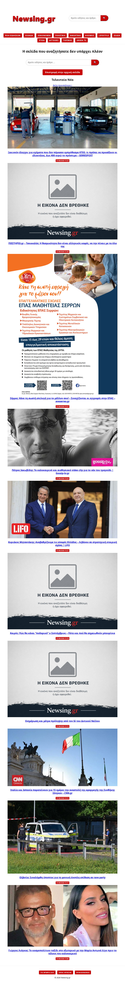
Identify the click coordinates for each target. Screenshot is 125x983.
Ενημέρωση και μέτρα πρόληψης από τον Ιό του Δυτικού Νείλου (62, 721)
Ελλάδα (29, 35)
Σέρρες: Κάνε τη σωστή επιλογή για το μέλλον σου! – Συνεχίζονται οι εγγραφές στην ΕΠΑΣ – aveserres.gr (62, 400)
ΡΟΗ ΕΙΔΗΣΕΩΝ (13, 35)
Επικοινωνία (83, 972)
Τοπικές (67, 40)
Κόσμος (89, 35)
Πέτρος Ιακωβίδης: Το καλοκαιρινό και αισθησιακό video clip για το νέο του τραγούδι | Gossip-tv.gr (62, 472)
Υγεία (42, 40)
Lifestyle (104, 35)
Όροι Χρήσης (65, 972)
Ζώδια (117, 35)
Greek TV (81, 40)
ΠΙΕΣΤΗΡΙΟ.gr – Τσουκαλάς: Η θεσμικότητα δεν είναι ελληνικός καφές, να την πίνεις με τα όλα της (62, 245)
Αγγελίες (53, 40)
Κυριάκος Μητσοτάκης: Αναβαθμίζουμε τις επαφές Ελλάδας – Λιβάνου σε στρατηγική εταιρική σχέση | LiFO (62, 544)
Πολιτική (60, 35)
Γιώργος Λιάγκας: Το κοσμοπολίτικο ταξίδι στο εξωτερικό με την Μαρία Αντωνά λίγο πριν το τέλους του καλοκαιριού (62, 952)
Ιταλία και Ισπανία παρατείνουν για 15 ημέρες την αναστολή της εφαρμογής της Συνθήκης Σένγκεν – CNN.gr (62, 791)
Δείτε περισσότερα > (62, 85)
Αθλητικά (75, 35)
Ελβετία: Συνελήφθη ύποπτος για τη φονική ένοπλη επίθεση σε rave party (62, 877)
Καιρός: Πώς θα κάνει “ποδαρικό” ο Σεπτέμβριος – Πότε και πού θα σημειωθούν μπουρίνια (62, 633)
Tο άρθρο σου (47, 972)
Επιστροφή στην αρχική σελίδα (62, 72)
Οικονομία (44, 35)
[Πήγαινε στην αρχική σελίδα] (34, 25)
